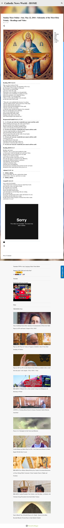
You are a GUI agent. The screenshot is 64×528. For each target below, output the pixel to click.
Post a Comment (7, 255)
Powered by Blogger (33, 526)
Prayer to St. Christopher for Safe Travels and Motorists (25, 431)
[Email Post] (4, 242)
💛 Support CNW (62, 272)
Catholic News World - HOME (20, 3)
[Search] (62, 3)
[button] (4, 26)
